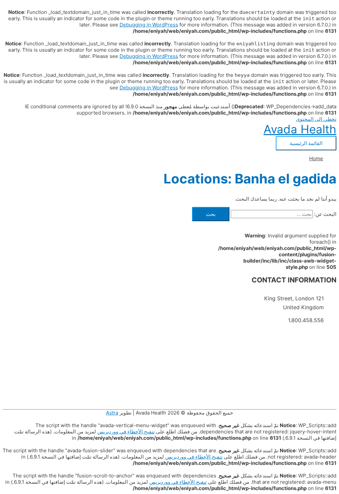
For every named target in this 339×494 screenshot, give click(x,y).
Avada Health (300, 129)
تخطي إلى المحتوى (316, 119)
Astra (112, 413)
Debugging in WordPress (149, 25)
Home (316, 158)
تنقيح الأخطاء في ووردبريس (126, 431)
